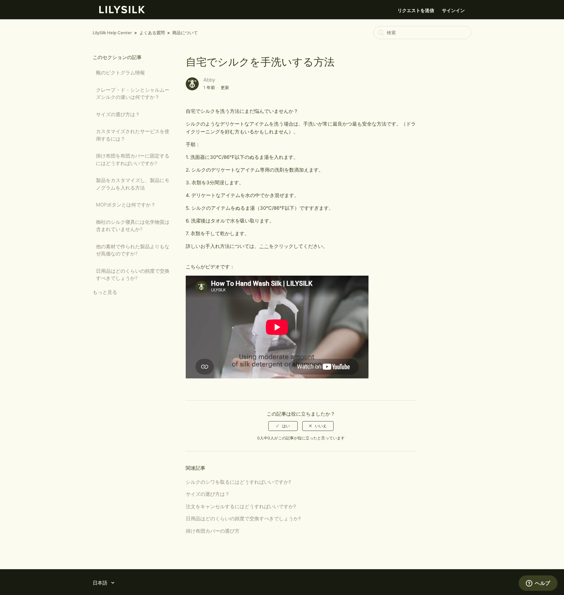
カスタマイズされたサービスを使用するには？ (132, 135)
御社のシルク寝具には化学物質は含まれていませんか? (132, 226)
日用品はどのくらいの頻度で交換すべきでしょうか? (132, 275)
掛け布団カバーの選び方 (213, 531)
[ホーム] (122, 11)
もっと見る (105, 292)
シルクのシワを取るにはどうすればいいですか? (238, 482)
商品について (185, 32)
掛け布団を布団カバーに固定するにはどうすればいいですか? (132, 159)
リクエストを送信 (416, 10)
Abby (209, 80)
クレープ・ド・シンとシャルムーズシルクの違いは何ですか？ (132, 93)
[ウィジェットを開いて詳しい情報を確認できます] (538, 583)
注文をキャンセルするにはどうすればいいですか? (241, 506)
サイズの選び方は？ (118, 114)
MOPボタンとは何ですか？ (126, 205)
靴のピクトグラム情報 (120, 72)
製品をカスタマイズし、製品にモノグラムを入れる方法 (132, 184)
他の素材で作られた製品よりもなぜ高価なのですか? (132, 250)
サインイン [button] (453, 10)
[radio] (283, 426)
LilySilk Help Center (112, 32)
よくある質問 (152, 32)
